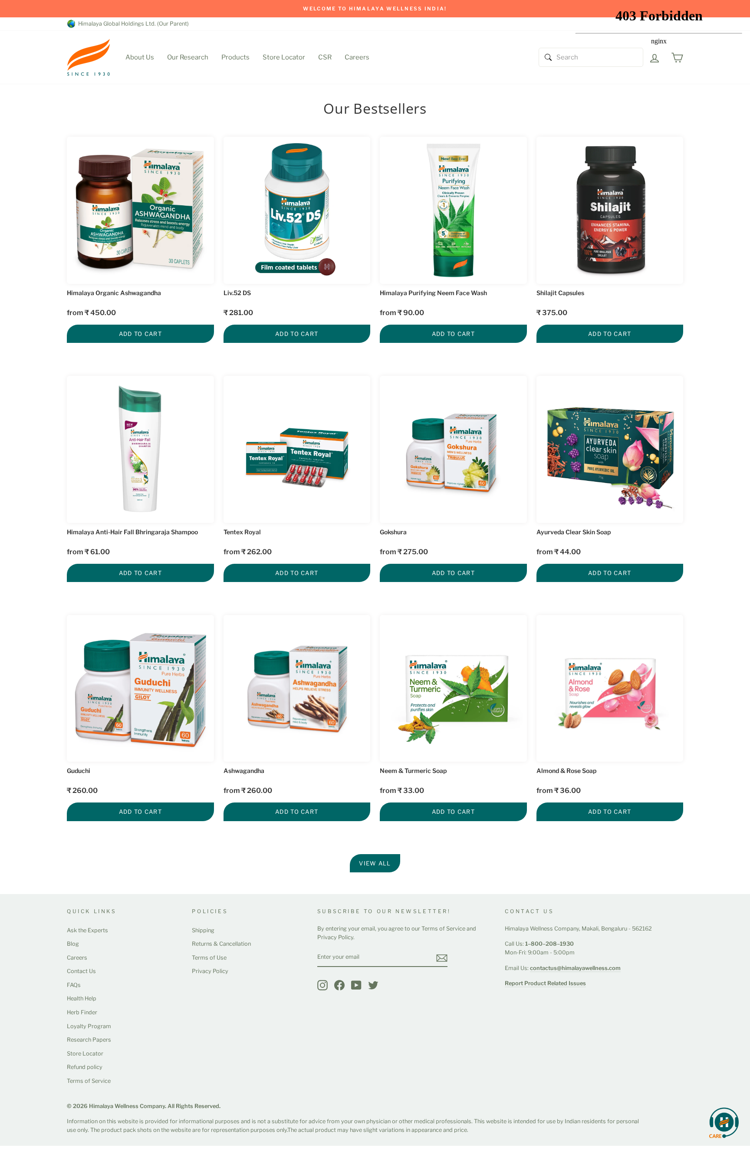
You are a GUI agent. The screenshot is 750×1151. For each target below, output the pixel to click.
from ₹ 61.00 (88, 552)
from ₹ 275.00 (404, 552)
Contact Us (81, 971)
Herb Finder (82, 1012)
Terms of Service (89, 1081)
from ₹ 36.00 (558, 790)
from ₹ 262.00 (248, 552)
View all (375, 863)
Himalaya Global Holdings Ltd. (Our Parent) (132, 23)
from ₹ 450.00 (91, 313)
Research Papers (89, 1039)
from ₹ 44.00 (558, 552)
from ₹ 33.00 (402, 790)
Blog (73, 944)
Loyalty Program (89, 1026)
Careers (357, 57)
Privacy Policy (210, 971)
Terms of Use (209, 957)
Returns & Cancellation (221, 944)
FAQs (74, 985)
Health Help (81, 998)
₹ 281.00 (238, 313)
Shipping (203, 930)
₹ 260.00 (82, 790)
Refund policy (84, 1067)
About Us (139, 57)
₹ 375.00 (551, 313)
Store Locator (284, 57)
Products (235, 57)
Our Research (187, 57)
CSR (325, 57)
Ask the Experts (87, 930)
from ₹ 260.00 (248, 790)
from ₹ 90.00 (402, 313)
